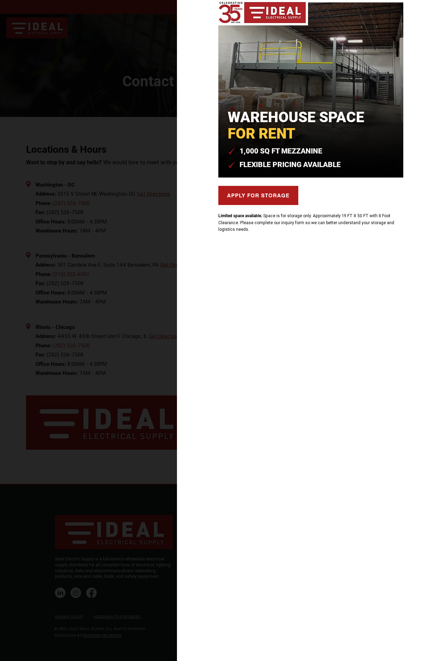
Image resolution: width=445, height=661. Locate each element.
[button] (418, 13)
